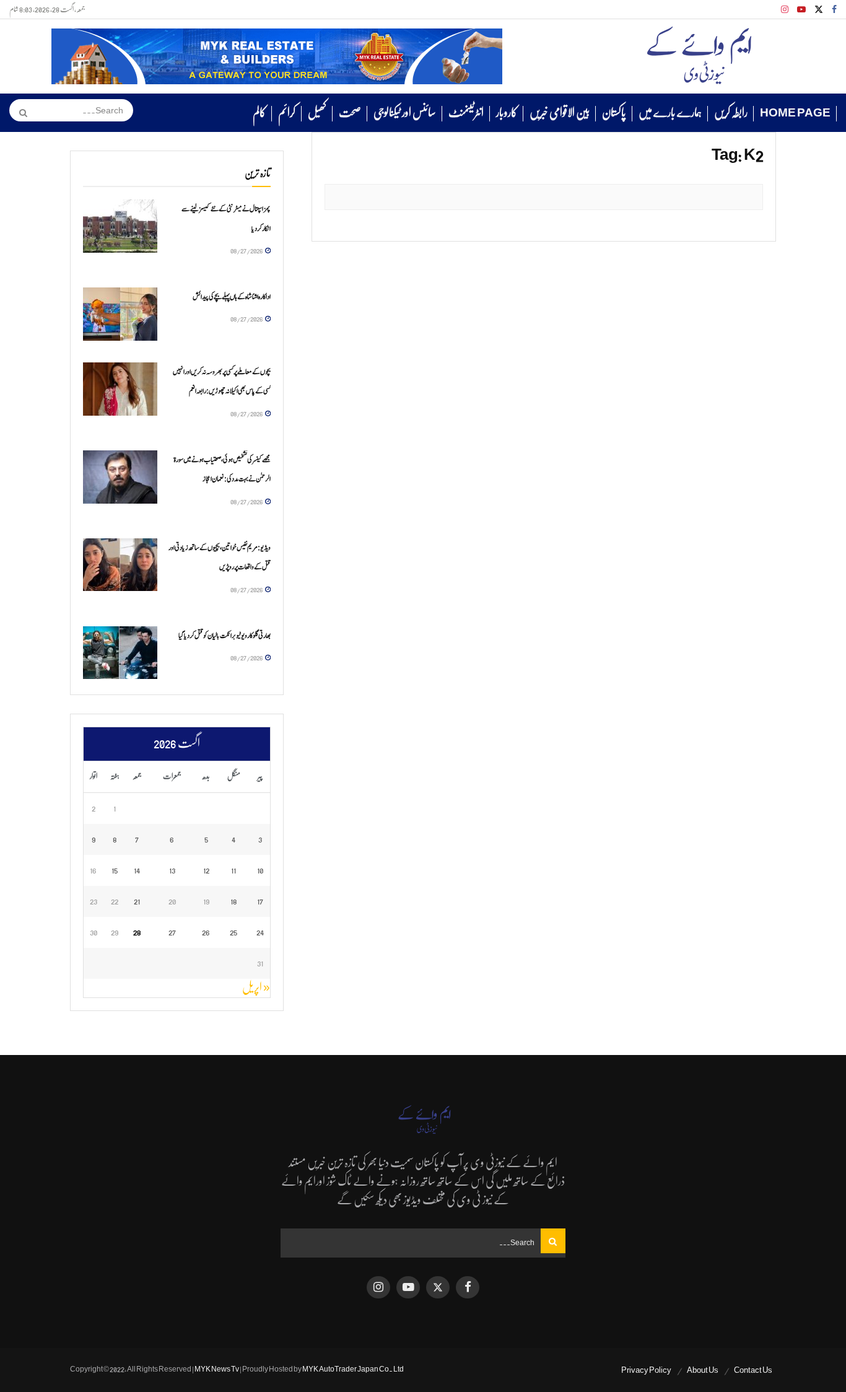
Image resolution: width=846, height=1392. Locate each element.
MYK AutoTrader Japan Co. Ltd (353, 1369)
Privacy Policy (646, 1370)
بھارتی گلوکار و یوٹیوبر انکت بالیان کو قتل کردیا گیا (224, 635)
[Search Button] (18, 112)
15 (114, 870)
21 (137, 901)
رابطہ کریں (731, 113)
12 (206, 870)
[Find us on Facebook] (834, 9)
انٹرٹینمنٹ (466, 113)
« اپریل (256, 987)
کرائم (286, 113)
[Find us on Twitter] (818, 9)
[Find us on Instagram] (784, 9)
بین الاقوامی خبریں (560, 113)
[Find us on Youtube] (801, 9)
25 (233, 932)
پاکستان (614, 113)
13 (172, 870)
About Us (702, 1370)
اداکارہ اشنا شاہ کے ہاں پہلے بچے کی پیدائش (232, 297)
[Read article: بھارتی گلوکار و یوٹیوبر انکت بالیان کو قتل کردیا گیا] (120, 653)
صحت (350, 113)
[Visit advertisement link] (276, 56)
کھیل (317, 113)
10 (260, 870)
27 (172, 932)
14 (137, 870)
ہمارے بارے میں (670, 113)
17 (260, 901)
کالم (259, 113)
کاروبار (506, 113)
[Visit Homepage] (699, 56)
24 (260, 932)
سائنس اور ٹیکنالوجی (404, 113)
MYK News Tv (216, 1369)
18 (233, 901)
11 (233, 870)
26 (206, 932)
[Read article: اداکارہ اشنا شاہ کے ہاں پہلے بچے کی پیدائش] (120, 314)
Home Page (795, 113)
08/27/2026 (247, 250)
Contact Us (753, 1370)
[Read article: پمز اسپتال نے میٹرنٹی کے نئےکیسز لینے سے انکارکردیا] (120, 226)
